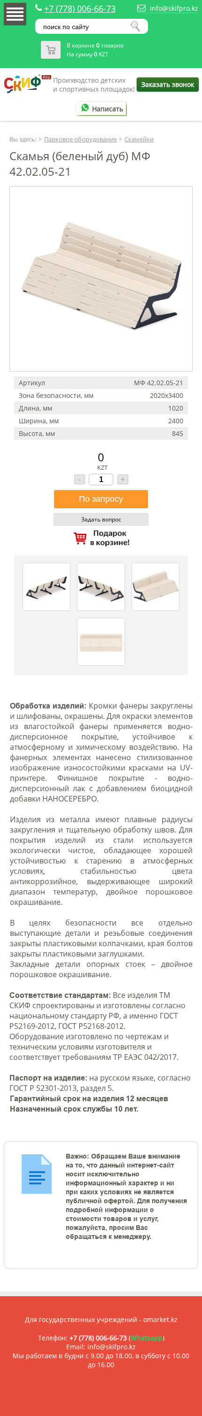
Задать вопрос (101, 519)
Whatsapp (147, 1337)
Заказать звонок (167, 84)
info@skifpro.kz (174, 8)
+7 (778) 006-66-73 (80, 8)
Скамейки (139, 139)
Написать (107, 108)
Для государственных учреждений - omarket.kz (101, 1319)
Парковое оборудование (80, 139)
